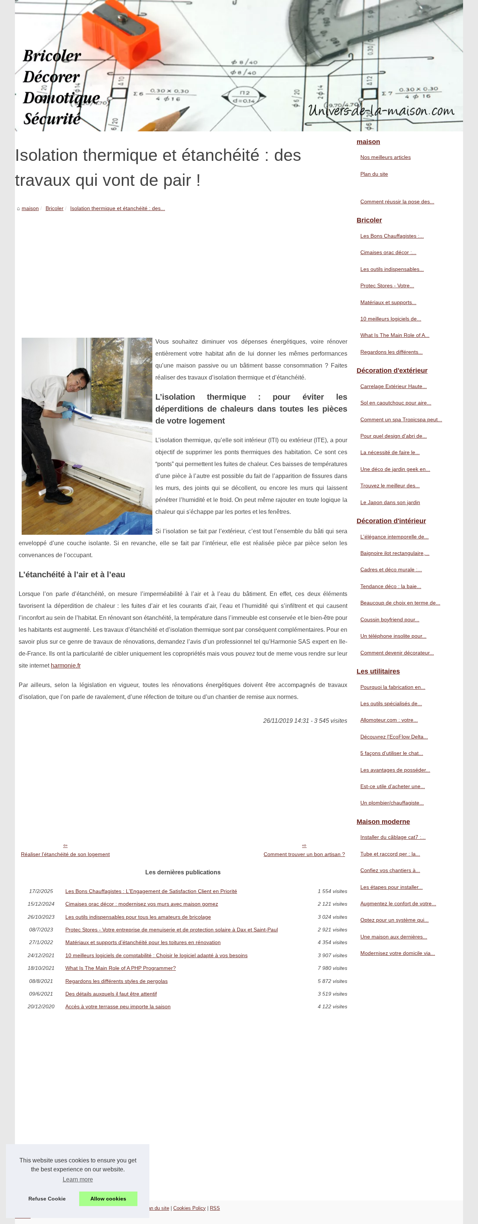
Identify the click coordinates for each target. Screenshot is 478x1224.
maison (30, 208)
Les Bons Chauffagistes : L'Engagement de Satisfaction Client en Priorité (151, 891)
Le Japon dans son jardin (390, 502)
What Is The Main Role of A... (394, 335)
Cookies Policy (189, 1208)
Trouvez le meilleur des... (390, 485)
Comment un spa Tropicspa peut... (401, 419)
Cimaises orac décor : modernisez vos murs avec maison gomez (141, 903)
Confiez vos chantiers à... (390, 870)
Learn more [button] (78, 1179)
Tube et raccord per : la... (390, 854)
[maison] (239, 65)
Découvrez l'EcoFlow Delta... (394, 737)
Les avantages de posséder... (395, 770)
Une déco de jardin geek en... (395, 469)
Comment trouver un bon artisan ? (304, 854)
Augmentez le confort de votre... (398, 903)
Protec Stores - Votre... (387, 285)
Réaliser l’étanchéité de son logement (65, 854)
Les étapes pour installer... (391, 887)
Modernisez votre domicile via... (397, 953)
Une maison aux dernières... (393, 937)
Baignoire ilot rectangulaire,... (394, 553)
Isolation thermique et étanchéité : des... (117, 208)
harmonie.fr (66, 665)
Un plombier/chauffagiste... (392, 803)
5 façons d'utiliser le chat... (391, 753)
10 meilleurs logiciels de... (390, 319)
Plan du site (374, 174)
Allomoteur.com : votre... (389, 720)
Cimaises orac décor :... (388, 252)
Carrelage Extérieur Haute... (393, 386)
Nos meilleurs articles (385, 157)
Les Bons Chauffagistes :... (392, 236)
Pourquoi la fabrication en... (392, 687)
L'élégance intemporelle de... (394, 537)
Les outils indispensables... (392, 269)
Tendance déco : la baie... (390, 586)
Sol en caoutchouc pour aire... (395, 403)
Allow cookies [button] (108, 1199)
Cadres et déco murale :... (391, 569)
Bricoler (54, 208)
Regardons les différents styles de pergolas (116, 981)
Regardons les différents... (391, 352)
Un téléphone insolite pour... (393, 636)
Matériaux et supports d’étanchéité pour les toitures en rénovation (143, 942)
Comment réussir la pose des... (397, 201)
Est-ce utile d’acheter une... (392, 786)
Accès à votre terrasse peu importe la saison (118, 1006)
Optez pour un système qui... (394, 920)
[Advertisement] (183, 268)
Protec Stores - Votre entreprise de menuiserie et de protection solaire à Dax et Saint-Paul (171, 929)
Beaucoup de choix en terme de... (400, 603)
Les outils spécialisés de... (391, 703)
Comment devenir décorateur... (397, 653)
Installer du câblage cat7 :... (393, 837)
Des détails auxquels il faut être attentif (111, 993)
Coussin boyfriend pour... (389, 619)
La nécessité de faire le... (390, 452)
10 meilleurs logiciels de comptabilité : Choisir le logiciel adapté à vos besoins (156, 955)
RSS (215, 1208)
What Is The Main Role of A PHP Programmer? (120, 968)
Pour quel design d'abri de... (393, 436)
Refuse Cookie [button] (47, 1199)
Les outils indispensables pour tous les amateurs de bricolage (138, 916)
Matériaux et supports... (388, 302)
